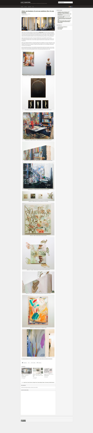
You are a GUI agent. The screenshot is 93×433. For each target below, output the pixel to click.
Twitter (70, 6)
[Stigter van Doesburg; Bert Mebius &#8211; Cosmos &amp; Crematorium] (27, 371)
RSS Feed (69, 6)
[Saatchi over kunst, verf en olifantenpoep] (49, 371)
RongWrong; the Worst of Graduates (63, 12)
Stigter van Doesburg (45, 382)
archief (22, 6)
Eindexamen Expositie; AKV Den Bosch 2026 (64, 17)
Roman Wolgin (40, 382)
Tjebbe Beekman (51, 382)
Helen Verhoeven (30, 382)
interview (29, 6)
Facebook (71, 6)
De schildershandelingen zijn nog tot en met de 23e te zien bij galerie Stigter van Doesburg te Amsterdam (37, 358)
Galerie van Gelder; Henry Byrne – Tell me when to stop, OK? (38, 375)
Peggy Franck (35, 382)
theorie (25, 6)
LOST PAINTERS (25, 2)
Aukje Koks (25, 382)
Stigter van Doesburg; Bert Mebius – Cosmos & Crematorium (26, 375)
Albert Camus (41, 32)
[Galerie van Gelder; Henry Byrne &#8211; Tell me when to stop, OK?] (38, 371)
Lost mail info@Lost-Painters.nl (62, 26)
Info (33, 6)
